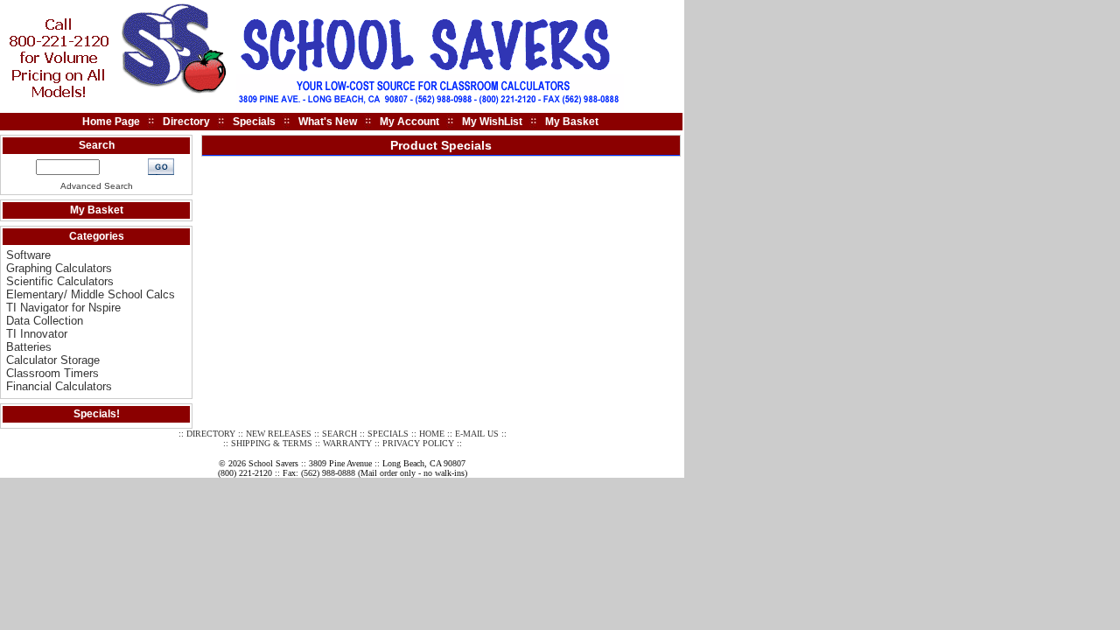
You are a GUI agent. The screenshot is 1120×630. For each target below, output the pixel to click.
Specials (254, 122)
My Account (409, 122)
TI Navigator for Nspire (63, 307)
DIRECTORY (210, 433)
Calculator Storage (53, 360)
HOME (431, 433)
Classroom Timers (52, 373)
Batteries (29, 347)
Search (97, 145)
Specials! (97, 414)
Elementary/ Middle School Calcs (90, 294)
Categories (96, 236)
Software (28, 255)
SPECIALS (388, 433)
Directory (186, 122)
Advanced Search (96, 186)
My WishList (492, 122)
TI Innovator (36, 333)
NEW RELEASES (279, 433)
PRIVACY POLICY (418, 443)
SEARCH (339, 433)
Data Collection (44, 320)
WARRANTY (347, 443)
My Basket (571, 122)
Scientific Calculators (60, 281)
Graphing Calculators (59, 268)
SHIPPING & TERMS (271, 443)
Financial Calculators (59, 386)
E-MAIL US (477, 433)
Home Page (111, 122)
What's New (327, 122)
